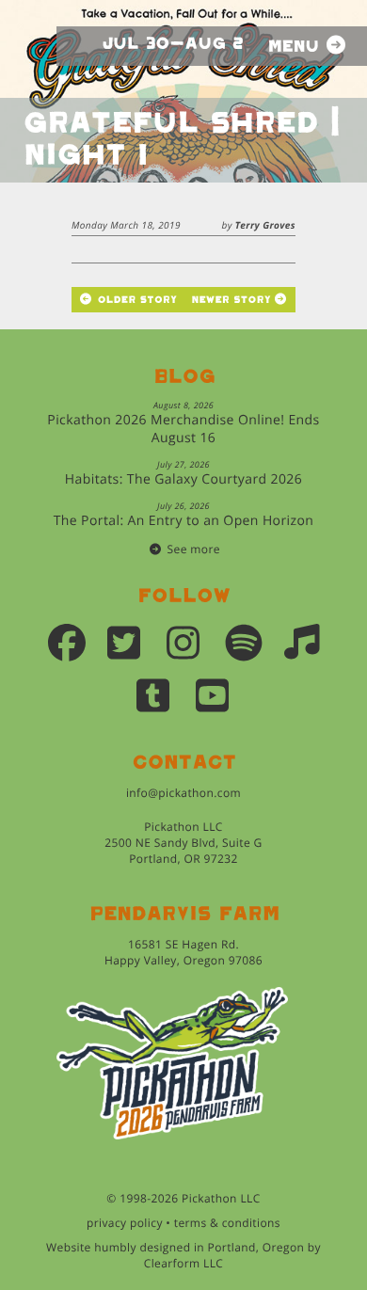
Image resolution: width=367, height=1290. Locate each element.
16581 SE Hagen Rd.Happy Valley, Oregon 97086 (183, 952)
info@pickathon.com (183, 793)
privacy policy (125, 1223)
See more (194, 549)
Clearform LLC (184, 1263)
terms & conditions (227, 1223)
